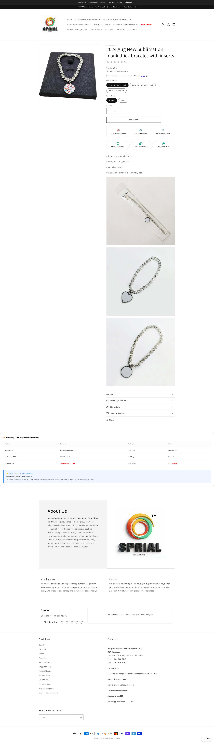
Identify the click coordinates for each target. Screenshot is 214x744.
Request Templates (46, 688)
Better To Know (45, 684)
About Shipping (45, 671)
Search (41, 645)
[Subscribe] (80, 717)
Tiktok (41, 653)
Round (112, 100)
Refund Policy (44, 662)
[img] (114, 62)
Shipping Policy (45, 667)
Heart (123, 100)
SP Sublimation (103, 738)
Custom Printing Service (48, 693)
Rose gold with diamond (142, 85)
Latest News (44, 680)
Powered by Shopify (114, 738)
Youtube (42, 658)
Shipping (109, 71)
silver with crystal (116, 91)
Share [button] (111, 420)
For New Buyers (45, 675)
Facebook (43, 649)
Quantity (109, 106)
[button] (87, 19)
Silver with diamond (117, 85)
